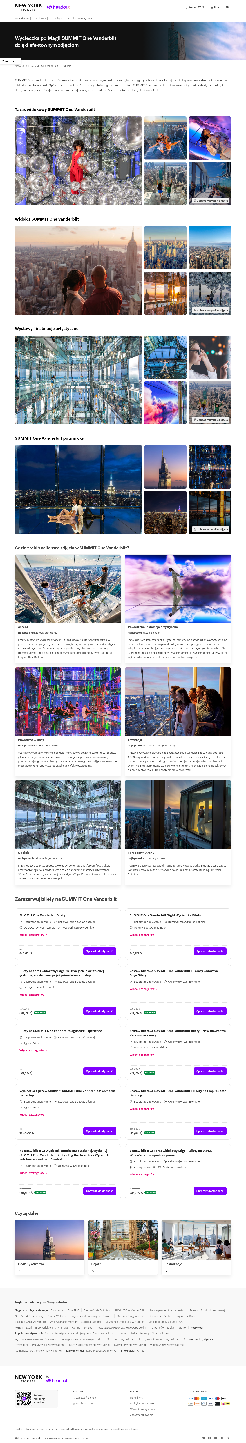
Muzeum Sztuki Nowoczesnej (207, 1310)
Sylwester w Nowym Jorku (130, 1344)
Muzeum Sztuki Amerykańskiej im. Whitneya (41, 1327)
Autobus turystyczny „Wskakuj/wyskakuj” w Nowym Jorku (79, 1333)
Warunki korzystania (142, 1409)
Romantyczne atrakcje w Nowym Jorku (38, 1350)
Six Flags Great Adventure (30, 1321)
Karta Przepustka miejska (101, 1350)
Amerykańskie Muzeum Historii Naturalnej (75, 1321)
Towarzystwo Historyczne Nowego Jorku (121, 1327)
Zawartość (8, 61)
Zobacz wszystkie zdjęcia (212, 200)
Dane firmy (136, 1397)
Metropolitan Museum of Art (166, 1321)
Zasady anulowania (141, 1415)
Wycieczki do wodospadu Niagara (92, 1316)
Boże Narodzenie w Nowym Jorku (89, 1344)
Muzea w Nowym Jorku (120, 1339)
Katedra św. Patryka (162, 1327)
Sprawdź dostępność (99, 951)
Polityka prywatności (142, 1403)
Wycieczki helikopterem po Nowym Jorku (144, 1333)
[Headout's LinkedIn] (203, 1438)
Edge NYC (73, 1310)
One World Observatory (29, 1316)
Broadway (57, 1310)
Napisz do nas (84, 1403)
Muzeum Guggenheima (130, 1316)
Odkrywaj (25, 18)
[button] (78, 160)
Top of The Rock (185, 1316)
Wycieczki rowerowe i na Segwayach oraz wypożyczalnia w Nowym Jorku (58, 1339)
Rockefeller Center (160, 1316)
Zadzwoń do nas (86, 1397)
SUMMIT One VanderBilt (129, 1310)
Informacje (42, 18)
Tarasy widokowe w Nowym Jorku (159, 1339)
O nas (140, 1350)
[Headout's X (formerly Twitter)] (228, 1438)
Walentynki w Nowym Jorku (167, 1344)
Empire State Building (97, 1310)
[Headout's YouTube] (215, 1438)
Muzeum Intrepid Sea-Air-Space (125, 1321)
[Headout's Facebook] (222, 1438)
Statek (182, 1327)
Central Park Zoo (82, 1327)
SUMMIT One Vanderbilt (44, 65)
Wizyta (59, 18)
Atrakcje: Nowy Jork (80, 18)
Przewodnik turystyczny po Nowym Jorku (39, 1344)
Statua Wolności (57, 1316)
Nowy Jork (21, 65)
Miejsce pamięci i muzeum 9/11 (166, 1310)
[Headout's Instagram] (209, 1438)
